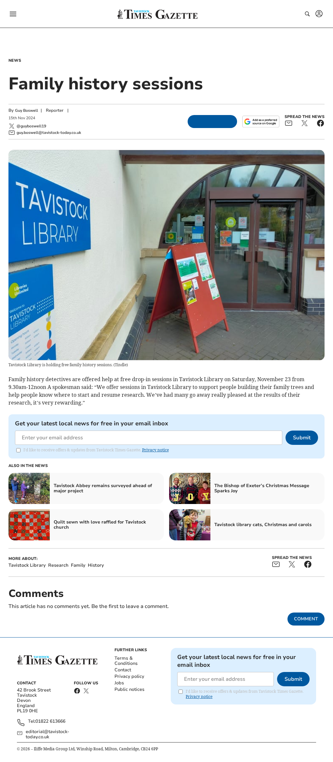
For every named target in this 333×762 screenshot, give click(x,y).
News (14, 60)
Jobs (119, 683)
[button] (13, 14)
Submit (302, 437)
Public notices (129, 689)
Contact (122, 670)
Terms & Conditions (126, 660)
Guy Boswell (26, 110)
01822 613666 (50, 721)
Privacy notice (155, 449)
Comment (306, 619)
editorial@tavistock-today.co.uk (47, 734)
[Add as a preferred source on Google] (260, 121)
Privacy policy (129, 676)
